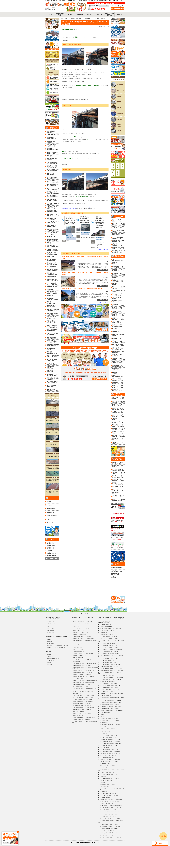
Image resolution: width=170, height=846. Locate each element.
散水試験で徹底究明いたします (79, 646)
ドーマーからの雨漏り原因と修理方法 (52, 364)
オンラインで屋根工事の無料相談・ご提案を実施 (118, 398)
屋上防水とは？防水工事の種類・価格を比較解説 (53, 192)
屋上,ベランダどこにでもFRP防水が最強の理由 (53, 189)
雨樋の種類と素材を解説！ (79, 715)
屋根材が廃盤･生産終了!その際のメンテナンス (52, 314)
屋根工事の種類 (117, 79)
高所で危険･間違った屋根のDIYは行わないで (109, 755)
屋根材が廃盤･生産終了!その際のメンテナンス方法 (110, 706)
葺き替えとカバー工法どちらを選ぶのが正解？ (118, 280)
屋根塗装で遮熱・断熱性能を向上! (117, 376)
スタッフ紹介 (50, 505)
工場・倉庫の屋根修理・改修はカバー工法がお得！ (118, 469)
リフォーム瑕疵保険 (51, 628)
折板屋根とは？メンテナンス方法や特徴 (118, 305)
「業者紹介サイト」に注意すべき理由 (117, 443)
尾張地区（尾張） (51, 543)
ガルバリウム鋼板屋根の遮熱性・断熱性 (118, 234)
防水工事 (119, 107)
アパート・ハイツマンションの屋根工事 (117, 490)
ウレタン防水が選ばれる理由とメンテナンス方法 (53, 178)
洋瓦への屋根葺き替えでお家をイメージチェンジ (53, 317)
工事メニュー (99, 14)
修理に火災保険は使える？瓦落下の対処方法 (118, 348)
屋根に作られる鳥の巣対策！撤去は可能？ (82, 713)
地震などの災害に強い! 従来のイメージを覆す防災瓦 (111, 741)
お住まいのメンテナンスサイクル (107, 772)
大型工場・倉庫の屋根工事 (79, 657)
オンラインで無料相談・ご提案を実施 (81, 623)
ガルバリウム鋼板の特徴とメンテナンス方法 (53, 338)
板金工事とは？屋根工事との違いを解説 (53, 149)
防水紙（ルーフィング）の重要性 (107, 780)
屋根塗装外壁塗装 (119, 125)
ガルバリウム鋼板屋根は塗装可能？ (118, 231)
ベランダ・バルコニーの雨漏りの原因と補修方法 (53, 196)
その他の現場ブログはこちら (103, 302)
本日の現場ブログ (51, 643)
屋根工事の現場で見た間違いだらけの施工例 (117, 366)
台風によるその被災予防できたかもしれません (118, 341)
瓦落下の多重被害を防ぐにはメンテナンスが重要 (118, 345)
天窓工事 (119, 130)
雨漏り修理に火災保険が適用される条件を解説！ (118, 383)
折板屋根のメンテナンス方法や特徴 (107, 681)
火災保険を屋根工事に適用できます (80, 651)
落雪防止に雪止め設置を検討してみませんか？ (83, 701)
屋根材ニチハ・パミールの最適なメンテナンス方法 (118, 315)
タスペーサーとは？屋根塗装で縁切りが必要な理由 (110, 700)
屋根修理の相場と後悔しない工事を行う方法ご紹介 (84, 670)
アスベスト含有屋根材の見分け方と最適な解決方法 (110, 743)
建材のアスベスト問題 (52, 286)
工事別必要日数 (116, 331)
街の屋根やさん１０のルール (53, 624)
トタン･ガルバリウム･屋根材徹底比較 (52, 326)
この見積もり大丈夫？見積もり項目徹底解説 (117, 412)
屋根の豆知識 (50, 295)
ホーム (50, 14)
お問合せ (49, 519)
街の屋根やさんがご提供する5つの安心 (60, 14)
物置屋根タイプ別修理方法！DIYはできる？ (117, 463)
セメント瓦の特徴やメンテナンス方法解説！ (53, 200)
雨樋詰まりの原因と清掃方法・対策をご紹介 (82, 709)
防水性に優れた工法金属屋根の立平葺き (51, 226)
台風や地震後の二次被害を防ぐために (118, 352)
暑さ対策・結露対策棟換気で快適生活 (107, 728)
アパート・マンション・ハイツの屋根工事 (82, 659)
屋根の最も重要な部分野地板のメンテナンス (52, 292)
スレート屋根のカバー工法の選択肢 (118, 291)
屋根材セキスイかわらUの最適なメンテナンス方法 (118, 318)
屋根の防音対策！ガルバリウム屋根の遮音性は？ (118, 251)
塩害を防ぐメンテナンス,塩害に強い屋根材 (53, 306)
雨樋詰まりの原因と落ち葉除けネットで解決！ (118, 480)
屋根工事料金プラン (77, 626)
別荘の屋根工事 (116, 493)
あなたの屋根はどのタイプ (105, 624)
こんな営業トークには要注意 (117, 419)
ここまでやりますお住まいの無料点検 (109, 14)
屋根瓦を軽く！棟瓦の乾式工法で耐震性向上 (117, 355)
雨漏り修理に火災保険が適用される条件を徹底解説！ (111, 837)
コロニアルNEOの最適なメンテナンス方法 (118, 322)
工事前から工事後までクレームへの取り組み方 (118, 409)
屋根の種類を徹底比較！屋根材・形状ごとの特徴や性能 (111, 670)
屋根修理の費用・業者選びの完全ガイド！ (53, 138)
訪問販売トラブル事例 (117, 422)
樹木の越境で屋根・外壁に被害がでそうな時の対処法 (118, 436)
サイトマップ (50, 522)
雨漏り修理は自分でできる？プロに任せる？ (53, 145)
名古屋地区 (49, 550)
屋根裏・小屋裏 (50, 256)
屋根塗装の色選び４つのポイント (116, 369)
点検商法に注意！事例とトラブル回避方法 (82, 636)
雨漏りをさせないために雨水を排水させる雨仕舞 (53, 270)
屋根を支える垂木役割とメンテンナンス (52, 349)
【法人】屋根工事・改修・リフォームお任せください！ (85, 663)
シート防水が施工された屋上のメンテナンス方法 (53, 181)
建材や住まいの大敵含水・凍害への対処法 (52, 263)
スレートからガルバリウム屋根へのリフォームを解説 (118, 224)
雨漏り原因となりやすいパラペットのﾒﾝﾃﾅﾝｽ (53, 185)
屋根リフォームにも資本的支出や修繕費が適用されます (85, 680)
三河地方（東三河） (51, 555)
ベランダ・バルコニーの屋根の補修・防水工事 (83, 653)
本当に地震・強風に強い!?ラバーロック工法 (109, 813)
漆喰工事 (119, 96)
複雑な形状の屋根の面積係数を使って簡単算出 (53, 240)
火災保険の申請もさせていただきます (69, 208)
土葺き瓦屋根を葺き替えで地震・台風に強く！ (53, 207)
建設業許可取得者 (51, 508)
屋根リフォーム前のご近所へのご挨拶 (117, 405)
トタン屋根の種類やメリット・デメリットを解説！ (110, 679)
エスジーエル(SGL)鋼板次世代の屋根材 (52, 334)
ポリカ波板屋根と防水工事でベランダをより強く (118, 473)
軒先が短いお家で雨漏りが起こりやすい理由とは (53, 280)
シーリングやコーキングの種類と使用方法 (53, 222)
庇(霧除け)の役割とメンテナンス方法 (51, 218)
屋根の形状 (49, 243)
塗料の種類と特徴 (117, 513)
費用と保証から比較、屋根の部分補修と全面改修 (118, 274)
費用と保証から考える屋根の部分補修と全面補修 (83, 682)
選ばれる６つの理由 (51, 623)
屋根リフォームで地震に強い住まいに (81, 649)
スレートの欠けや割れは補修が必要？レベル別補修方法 (111, 677)
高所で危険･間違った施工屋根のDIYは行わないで (53, 345)
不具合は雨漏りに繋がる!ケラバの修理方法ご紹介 (53, 163)
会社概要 (119, 14)
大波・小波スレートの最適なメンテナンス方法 (53, 215)
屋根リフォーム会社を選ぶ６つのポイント (118, 335)
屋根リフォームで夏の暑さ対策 (79, 655)
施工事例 (70, 14)
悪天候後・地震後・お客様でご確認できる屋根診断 (110, 628)
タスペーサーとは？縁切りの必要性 (51, 174)
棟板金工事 (119, 119)
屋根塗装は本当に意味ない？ (51, 142)
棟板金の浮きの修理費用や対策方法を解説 (53, 153)
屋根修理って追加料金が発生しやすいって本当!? (118, 432)
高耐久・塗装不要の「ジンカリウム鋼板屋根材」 (110, 751)
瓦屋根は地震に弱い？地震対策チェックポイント (118, 359)
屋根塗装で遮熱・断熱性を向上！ (107, 731)
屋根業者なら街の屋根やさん (53, 658)
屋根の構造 (49, 156)
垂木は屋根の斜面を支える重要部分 (80, 686)
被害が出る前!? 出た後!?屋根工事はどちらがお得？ (118, 415)
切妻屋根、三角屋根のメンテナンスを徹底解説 (53, 250)
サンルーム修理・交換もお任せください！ (118, 466)
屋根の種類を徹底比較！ (115, 284)
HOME (62, 18)
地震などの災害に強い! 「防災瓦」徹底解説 (117, 362)
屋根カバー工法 (120, 90)
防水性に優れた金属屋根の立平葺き (107, 797)
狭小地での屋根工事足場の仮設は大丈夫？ (117, 325)
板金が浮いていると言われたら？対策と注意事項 (118, 429)
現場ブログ (67, 18)
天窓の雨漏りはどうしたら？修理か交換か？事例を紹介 (111, 693)
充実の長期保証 (50, 630)
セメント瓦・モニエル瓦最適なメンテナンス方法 (53, 204)
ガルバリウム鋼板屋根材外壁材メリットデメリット (118, 248)
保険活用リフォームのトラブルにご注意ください (118, 439)
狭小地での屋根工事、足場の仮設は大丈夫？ (109, 645)
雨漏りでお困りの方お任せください (80, 630)
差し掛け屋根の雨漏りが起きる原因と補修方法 (53, 253)
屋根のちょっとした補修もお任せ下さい (81, 632)
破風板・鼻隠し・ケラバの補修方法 (107, 691)
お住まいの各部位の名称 (53, 134)
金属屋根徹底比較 (103, 791)
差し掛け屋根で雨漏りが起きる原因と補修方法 (109, 816)
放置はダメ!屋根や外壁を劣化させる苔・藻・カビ (53, 310)
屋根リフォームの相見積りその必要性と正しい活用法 (118, 402)
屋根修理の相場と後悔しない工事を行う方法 (117, 267)
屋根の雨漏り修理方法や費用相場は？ (53, 352)
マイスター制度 (50, 632)
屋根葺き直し (120, 113)
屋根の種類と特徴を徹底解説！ (51, 131)
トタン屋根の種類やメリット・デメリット (117, 301)
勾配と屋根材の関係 (51, 266)
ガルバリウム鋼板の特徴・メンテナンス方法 (109, 749)
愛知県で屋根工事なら (52, 512)
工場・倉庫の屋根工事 (117, 486)
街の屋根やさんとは (51, 621)
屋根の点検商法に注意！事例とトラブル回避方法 (118, 425)
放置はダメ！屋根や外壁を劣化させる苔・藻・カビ (110, 807)
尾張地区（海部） (51, 545)
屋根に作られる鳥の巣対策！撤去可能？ (118, 483)
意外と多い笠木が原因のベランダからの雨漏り (53, 166)
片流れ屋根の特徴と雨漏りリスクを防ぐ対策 (53, 246)
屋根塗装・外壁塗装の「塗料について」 (108, 630)
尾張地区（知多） (51, 548)
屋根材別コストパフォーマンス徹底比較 (53, 299)
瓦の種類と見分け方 (51, 276)
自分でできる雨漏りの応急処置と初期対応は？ (118, 379)
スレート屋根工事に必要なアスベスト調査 (108, 745)
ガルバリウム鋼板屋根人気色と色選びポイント (118, 238)
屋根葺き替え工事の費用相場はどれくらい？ (118, 270)
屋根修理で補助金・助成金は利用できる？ (117, 390)
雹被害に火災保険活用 (104, 834)
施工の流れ (90, 14)
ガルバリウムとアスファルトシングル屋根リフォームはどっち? (53, 321)
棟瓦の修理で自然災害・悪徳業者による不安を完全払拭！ (112, 710)
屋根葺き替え (120, 84)
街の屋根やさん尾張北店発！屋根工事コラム (56, 647)
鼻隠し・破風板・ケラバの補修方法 (53, 159)
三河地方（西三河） (51, 553)
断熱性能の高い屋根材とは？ (50, 371)
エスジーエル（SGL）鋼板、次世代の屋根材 (109, 795)
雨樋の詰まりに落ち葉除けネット (80, 711)
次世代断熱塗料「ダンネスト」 (116, 373)
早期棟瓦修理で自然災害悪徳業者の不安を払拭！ (53, 211)
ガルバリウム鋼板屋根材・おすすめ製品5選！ (109, 651)
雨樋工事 (119, 102)
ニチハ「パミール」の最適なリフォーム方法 (109, 638)
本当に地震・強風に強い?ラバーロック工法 (53, 233)
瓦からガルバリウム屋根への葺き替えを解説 (118, 227)
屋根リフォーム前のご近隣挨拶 (79, 634)
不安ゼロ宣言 (50, 626)
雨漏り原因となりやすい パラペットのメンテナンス (84, 693)
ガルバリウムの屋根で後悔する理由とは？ (52, 330)
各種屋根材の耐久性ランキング (106, 786)
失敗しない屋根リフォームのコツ (117, 263)
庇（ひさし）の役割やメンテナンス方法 (53, 360)
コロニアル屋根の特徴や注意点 (116, 298)
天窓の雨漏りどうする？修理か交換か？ (53, 367)
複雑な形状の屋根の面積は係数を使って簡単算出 (110, 724)
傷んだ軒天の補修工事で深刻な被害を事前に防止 (53, 170)
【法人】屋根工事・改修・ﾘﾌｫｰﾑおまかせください (118, 496)
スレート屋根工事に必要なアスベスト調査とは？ (53, 382)
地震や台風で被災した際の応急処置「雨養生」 (53, 230)
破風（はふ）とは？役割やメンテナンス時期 (53, 390)
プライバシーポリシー (52, 515)
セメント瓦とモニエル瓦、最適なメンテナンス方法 (110, 685)
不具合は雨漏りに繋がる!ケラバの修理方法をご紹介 (110, 702)
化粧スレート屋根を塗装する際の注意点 (117, 312)
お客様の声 (80, 14)
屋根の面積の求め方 (51, 236)
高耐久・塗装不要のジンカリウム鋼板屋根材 (53, 341)
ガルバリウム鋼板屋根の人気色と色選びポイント (110, 664)
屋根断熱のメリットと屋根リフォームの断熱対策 (53, 375)
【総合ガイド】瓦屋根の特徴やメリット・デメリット (111, 668)
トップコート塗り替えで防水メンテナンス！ (53, 386)
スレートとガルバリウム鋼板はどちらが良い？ (118, 220)
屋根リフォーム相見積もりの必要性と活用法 (82, 674)
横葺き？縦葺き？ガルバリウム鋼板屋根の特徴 (118, 244)
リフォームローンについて (79, 678)
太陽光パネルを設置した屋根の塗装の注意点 (118, 308)
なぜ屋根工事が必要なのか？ (118, 260)
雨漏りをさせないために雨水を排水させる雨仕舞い (110, 818)
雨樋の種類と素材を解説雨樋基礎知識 (53, 378)
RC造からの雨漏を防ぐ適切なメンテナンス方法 (110, 753)
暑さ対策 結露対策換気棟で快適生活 (51, 260)
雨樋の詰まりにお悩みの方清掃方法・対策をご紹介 (118, 476)
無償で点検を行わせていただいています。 (83, 207)
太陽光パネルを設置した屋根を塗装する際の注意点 (84, 717)
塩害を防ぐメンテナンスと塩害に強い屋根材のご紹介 (111, 805)
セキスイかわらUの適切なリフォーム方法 (108, 636)
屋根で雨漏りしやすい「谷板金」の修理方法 (52, 273)
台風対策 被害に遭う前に (78, 647)
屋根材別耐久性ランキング (51, 302)
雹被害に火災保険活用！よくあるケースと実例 (118, 386)
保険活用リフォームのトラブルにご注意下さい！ (110, 801)
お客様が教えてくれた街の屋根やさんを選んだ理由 (58, 645)
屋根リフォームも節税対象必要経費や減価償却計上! (118, 500)
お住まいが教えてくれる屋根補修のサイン (118, 277)
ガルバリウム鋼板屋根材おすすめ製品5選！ (118, 241)
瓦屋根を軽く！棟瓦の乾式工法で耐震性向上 (109, 737)
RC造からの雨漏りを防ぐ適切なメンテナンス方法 (53, 356)
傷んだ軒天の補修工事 (104, 767)
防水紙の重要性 (50, 289)
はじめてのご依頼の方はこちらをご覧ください (83, 621)
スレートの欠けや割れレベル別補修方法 (117, 294)
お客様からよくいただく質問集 (106, 634)
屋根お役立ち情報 (116, 338)
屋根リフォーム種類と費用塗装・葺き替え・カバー (118, 287)
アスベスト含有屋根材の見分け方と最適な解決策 (53, 283)
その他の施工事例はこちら (103, 249)
